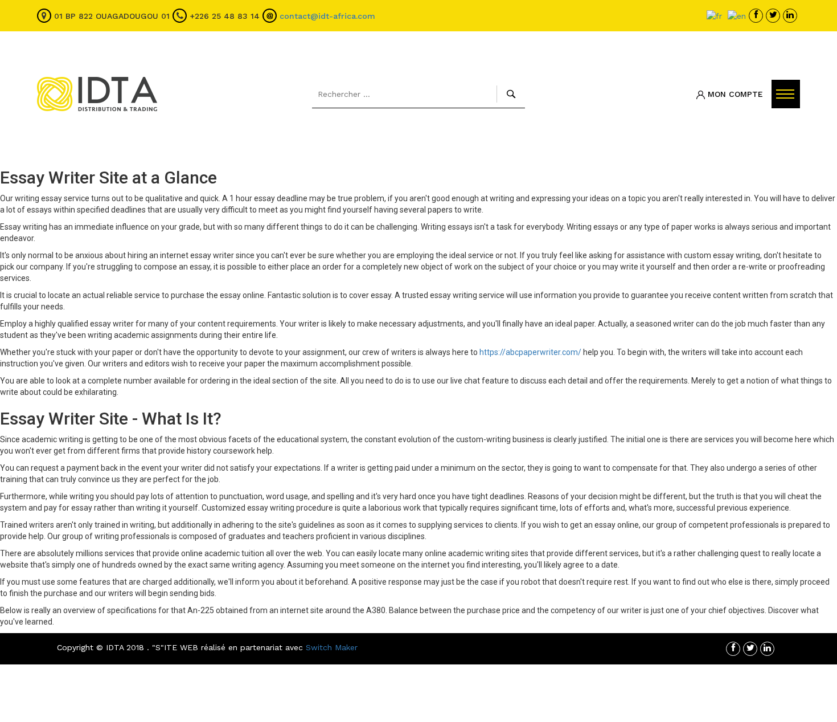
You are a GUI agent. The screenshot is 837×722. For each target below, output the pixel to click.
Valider (511, 94)
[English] (737, 15)
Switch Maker (332, 647)
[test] (757, 16)
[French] (714, 15)
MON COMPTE (734, 94)
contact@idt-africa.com (327, 16)
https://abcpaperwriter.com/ (530, 352)
